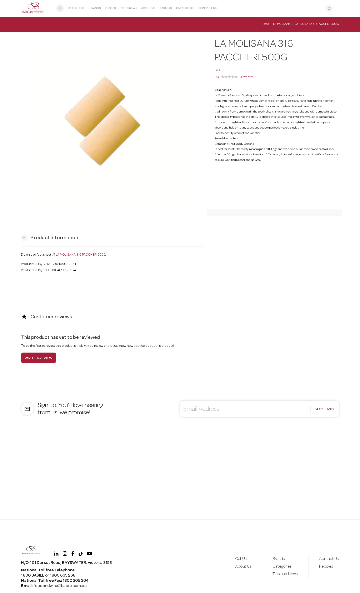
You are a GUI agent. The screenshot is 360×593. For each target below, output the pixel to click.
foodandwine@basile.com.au (60, 586)
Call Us (241, 559)
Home (265, 24)
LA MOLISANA (282, 24)
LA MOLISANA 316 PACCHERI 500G (81, 255)
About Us (148, 8)
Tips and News (285, 574)
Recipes (110, 8)
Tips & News (128, 8)
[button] (49, 237)
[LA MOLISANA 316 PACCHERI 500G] (112, 124)
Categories (76, 8)
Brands (95, 8)
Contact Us (208, 8)
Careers (166, 8)
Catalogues (185, 8)
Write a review (38, 358)
